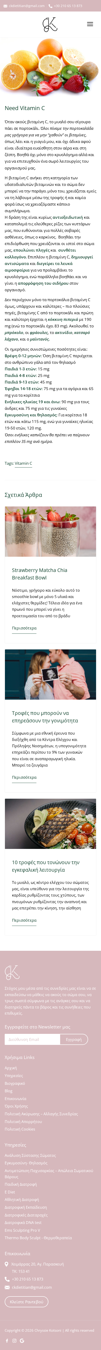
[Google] (22, 1340)
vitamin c (23, 463)
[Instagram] (14, 1340)
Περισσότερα (24, 628)
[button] (90, 24)
